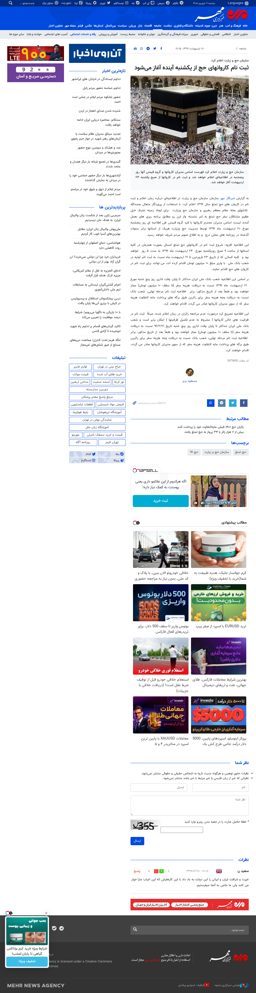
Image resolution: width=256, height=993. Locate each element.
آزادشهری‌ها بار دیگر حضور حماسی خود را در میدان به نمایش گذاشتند (95, 178)
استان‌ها (98, 26)
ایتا (76, 3)
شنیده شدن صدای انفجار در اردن (99, 110)
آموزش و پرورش (108, 34)
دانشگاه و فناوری (183, 26)
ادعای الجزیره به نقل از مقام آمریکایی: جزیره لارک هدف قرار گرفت (96, 273)
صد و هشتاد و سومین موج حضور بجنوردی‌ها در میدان (99, 150)
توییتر (103, 3)
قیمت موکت (80, 374)
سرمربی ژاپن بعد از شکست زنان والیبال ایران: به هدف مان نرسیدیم (95, 218)
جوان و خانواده (146, 34)
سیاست (122, 26)
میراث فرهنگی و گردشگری (173, 34)
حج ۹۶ (194, 452)
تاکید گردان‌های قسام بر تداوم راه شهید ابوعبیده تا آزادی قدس (95, 329)
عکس (88, 26)
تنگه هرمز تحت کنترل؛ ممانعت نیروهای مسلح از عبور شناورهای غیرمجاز (95, 342)
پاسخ (137, 871)
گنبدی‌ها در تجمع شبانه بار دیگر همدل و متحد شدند (95, 164)
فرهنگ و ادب (233, 26)
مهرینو (76, 434)
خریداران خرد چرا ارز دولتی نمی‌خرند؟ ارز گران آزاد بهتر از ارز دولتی (95, 259)
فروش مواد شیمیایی (111, 404)
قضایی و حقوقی (210, 34)
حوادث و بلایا (34, 34)
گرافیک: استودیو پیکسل (191, 985)
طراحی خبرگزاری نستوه (227, 985)
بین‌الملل (110, 26)
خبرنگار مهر (227, 198)
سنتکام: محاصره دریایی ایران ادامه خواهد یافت (98, 122)
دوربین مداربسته (97, 389)
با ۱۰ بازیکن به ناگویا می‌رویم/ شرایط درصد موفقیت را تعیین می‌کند (97, 315)
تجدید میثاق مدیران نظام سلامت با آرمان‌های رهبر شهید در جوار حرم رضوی (95, 136)
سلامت (168, 26)
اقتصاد (148, 26)
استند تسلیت (101, 382)
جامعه (158, 26)
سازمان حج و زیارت (216, 452)
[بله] (54, 928)
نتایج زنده (67, 3)
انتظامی (226, 34)
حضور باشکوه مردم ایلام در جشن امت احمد (96, 99)
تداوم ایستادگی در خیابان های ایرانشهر (96, 79)
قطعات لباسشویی (81, 404)
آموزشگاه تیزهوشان (109, 412)
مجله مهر (70, 26)
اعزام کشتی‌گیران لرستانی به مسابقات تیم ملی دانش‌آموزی (96, 287)
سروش (161, 3)
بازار (140, 26)
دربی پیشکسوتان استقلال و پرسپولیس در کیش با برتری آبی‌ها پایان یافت (95, 301)
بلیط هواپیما (80, 412)
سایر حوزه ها (16, 34)
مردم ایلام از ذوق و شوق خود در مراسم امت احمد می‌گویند (95, 192)
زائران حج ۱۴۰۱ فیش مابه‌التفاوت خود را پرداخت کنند (210, 427)
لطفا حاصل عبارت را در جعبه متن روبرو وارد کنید (216, 822)
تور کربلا (119, 382)
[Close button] (46, 913)
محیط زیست (127, 34)
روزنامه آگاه (83, 442)
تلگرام (176, 3)
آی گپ (146, 3)
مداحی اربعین (79, 382)
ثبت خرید (160, 501)
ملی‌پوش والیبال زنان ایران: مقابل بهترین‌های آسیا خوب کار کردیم (99, 231)
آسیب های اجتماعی (56, 34)
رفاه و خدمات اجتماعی (83, 34)
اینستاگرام (119, 3)
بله (133, 3)
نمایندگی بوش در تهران (97, 419)
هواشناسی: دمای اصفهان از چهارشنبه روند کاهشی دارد (97, 245)
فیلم (80, 26)
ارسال (137, 840)
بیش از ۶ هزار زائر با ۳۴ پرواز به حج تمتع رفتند (214, 432)
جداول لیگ (48, 3)
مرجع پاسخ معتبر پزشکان (97, 397)
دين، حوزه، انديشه (206, 26)
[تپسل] (134, 470)
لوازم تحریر (80, 366)
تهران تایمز (111, 442)
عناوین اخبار (241, 34)
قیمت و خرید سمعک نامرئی (104, 434)
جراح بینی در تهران (109, 366)
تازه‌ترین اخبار (114, 71)
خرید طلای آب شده (109, 374)
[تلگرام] (61, 928)
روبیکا (89, 3)
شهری (194, 34)
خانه (245, 26)
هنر (221, 26)
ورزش (132, 26)
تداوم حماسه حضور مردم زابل (101, 88)
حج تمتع (240, 452)
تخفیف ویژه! (27, 961)
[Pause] (196, 503)
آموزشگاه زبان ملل (97, 427)
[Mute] (203, 503)
